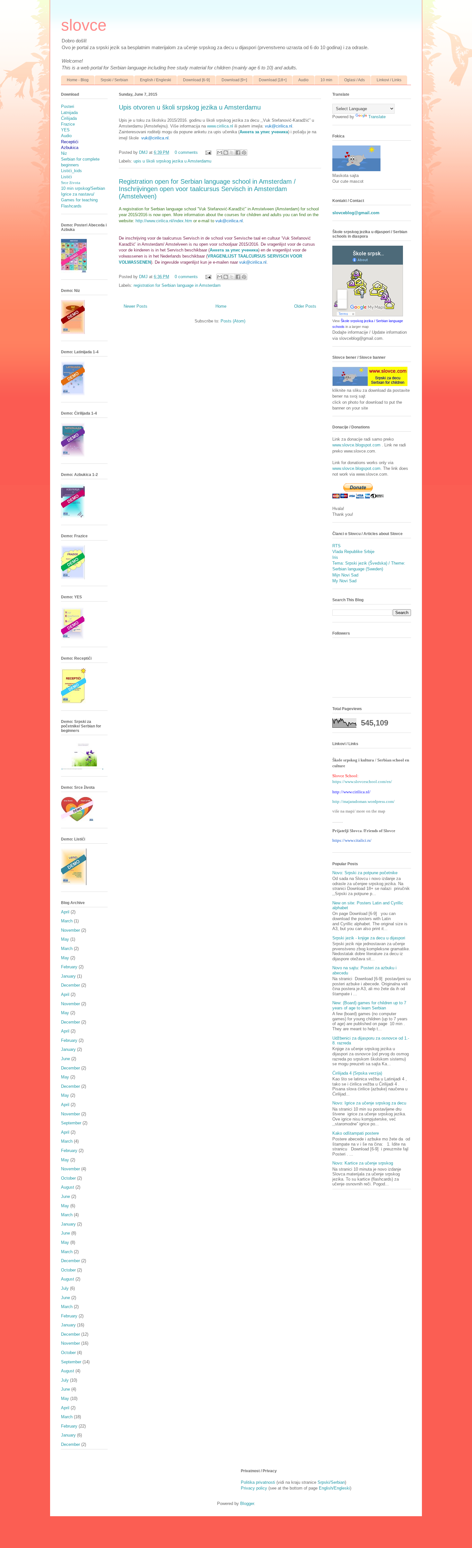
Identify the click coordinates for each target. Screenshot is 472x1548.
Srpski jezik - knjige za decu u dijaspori (368, 938)
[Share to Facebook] (238, 152)
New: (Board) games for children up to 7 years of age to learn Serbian (369, 1005)
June (65, 1058)
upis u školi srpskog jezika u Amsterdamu (172, 161)
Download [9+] (234, 80)
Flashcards (71, 206)
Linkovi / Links (389, 80)
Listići (66, 176)
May (65, 939)
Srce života (70, 182)
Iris (335, 557)
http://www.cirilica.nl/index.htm (163, 220)
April (65, 912)
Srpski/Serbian (331, 1482)
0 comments (186, 152)
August (67, 1187)
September (71, 1123)
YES (65, 130)
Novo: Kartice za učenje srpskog (362, 1163)
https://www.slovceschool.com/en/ (362, 781)
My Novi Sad (344, 580)
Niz (64, 153)
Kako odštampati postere (355, 1133)
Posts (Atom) (233, 321)
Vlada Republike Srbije (353, 551)
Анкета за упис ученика (264, 131)
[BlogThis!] (226, 152)
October (68, 1178)
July (65, 1288)
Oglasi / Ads (354, 80)
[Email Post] (208, 152)
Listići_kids (71, 170)
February (69, 966)
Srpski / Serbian (114, 80)
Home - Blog (78, 80)
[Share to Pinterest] (244, 152)
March (67, 921)
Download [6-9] (196, 80)
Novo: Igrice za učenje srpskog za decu (369, 1103)
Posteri (67, 106)
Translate (377, 116)
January (68, 976)
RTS (336, 545)
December (70, 985)
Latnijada (69, 112)
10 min (326, 80)
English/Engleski (334, 1488)
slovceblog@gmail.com (356, 212)
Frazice (68, 124)
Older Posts (305, 306)
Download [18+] (272, 80)
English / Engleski (155, 80)
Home (220, 306)
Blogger (247, 1503)
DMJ (144, 152)
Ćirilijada (69, 118)
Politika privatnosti (258, 1482)
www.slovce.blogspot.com (357, 445)
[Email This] (219, 152)
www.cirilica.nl (220, 126)
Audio (303, 80)
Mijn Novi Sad (345, 575)
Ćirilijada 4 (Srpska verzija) (357, 1073)
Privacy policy (254, 1488)
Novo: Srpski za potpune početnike (365, 872)
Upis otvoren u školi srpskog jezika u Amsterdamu (190, 107)
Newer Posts (135, 306)
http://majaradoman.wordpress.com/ (363, 801)
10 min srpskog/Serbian (83, 188)
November (70, 930)
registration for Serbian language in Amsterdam (177, 285)
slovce (84, 25)
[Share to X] (232, 152)
